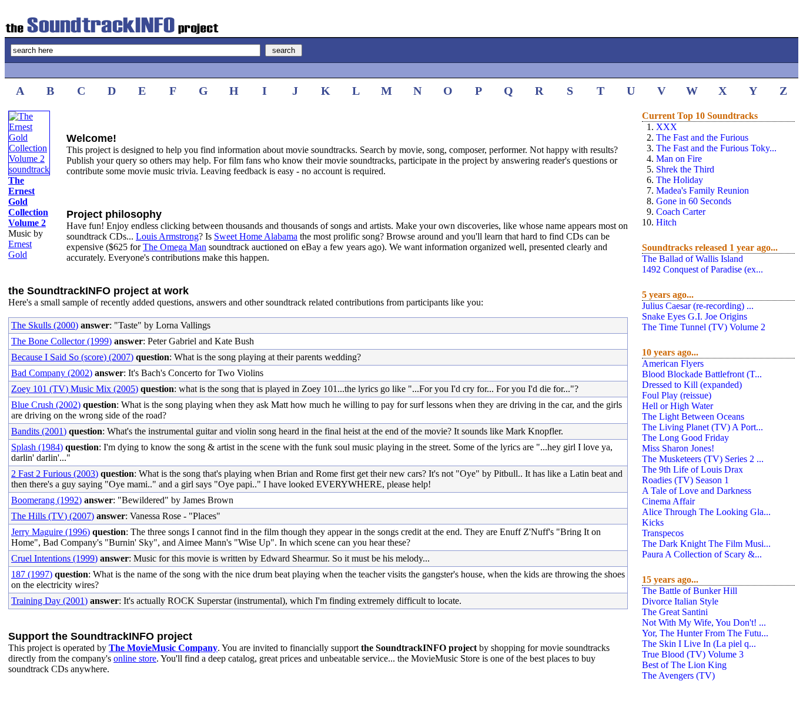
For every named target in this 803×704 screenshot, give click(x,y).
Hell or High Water (677, 406)
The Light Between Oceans (693, 416)
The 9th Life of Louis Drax (692, 469)
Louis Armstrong (167, 236)
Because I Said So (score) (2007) (72, 357)
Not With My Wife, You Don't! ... (704, 622)
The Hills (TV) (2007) (52, 516)
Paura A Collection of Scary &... (702, 554)
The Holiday (679, 180)
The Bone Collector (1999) (61, 341)
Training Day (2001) (49, 601)
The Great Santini (675, 612)
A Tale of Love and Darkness (696, 491)
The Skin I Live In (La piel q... (699, 644)
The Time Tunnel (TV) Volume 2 (703, 327)
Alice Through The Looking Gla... (706, 512)
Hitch (666, 222)
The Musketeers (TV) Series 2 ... (703, 459)
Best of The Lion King (684, 665)
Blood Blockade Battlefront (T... (702, 374)
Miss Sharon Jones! (678, 448)
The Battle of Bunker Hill (689, 591)
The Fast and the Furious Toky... (716, 148)
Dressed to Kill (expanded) (692, 385)
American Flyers (673, 363)
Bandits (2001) (38, 431)
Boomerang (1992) (46, 500)
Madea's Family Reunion (702, 190)
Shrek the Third (685, 169)
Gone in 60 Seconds (693, 201)
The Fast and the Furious (702, 137)
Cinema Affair (668, 501)
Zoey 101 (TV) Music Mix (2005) (74, 389)
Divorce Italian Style (680, 601)
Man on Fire (679, 159)
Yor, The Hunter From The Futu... (705, 633)
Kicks (653, 522)
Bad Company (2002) (51, 373)
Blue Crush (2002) (46, 405)
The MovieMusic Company (163, 648)
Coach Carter (680, 212)
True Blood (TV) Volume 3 (693, 654)
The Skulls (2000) (44, 325)
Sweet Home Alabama (255, 236)
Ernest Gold (20, 249)
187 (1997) (31, 574)
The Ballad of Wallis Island (692, 259)
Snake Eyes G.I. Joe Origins (694, 316)
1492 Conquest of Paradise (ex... (702, 269)
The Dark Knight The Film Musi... (706, 544)
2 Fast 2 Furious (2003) (54, 474)
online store (134, 658)
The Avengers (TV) (678, 675)
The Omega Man (174, 247)
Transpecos (663, 533)
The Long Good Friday (685, 438)
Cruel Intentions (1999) (54, 558)
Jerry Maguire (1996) (50, 532)
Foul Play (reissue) (676, 395)
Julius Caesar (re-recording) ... (698, 306)
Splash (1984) (37, 447)
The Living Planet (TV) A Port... (702, 427)
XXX (666, 127)
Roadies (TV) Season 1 (685, 480)
